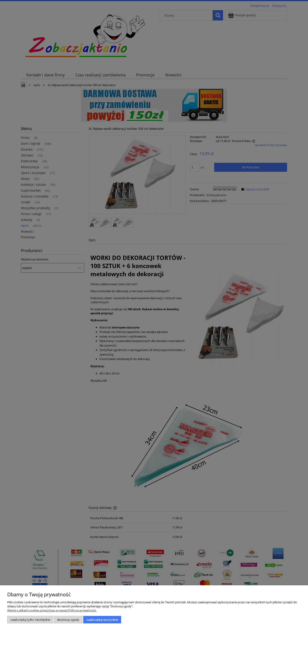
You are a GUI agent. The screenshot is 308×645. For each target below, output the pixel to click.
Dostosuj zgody (68, 620)
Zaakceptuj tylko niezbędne (30, 620)
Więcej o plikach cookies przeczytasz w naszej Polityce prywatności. (52, 610)
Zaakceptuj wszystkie (102, 620)
